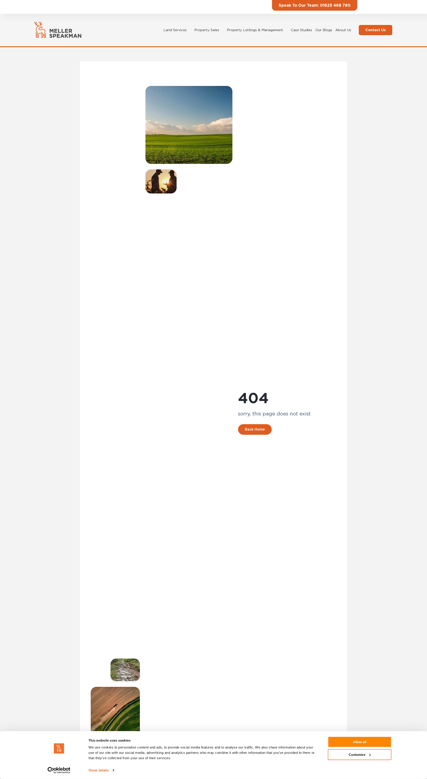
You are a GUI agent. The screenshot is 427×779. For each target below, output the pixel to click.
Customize (357, 754)
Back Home (255, 429)
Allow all (359, 742)
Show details (99, 770)
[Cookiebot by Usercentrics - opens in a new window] (59, 770)
